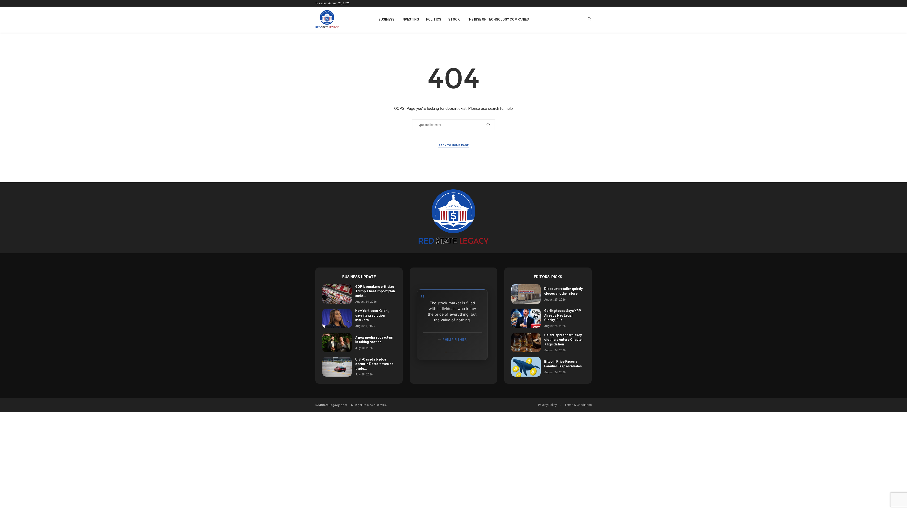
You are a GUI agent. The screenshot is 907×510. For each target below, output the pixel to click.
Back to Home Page (453, 145)
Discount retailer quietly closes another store (563, 291)
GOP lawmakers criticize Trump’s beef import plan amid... (375, 291)
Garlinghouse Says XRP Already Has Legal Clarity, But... (562, 315)
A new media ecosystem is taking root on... (374, 340)
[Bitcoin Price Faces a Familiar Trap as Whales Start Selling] (526, 367)
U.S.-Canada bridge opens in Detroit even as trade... (374, 364)
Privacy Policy (547, 405)
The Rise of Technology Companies (498, 19)
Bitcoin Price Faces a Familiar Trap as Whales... (564, 364)
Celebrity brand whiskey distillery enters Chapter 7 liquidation (563, 340)
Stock (454, 19)
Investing (410, 19)
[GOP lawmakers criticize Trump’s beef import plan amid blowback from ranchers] (337, 294)
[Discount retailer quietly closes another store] (526, 294)
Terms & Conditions (578, 405)
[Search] (589, 19)
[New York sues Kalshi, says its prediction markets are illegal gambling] (337, 318)
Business (386, 19)
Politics (433, 19)
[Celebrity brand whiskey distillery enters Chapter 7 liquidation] (526, 343)
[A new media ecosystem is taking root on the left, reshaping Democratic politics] (337, 343)
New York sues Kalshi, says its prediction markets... (372, 315)
